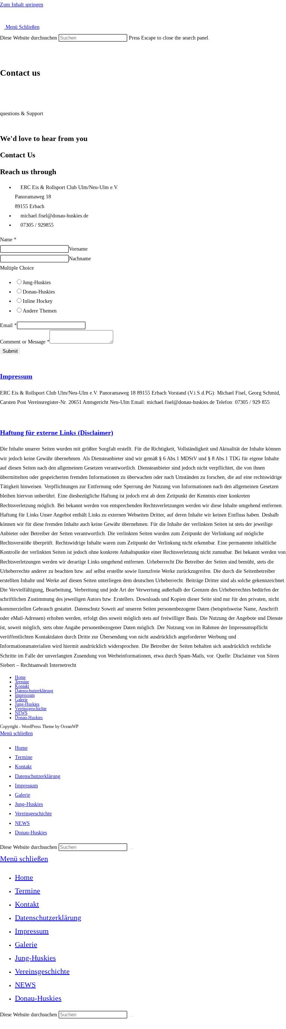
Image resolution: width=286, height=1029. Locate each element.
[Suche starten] (131, 849)
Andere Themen (40, 311)
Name (8, 239)
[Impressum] (2, 360)
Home (20, 677)
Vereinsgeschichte (31, 708)
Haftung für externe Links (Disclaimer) (56, 432)
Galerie (21, 699)
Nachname (80, 258)
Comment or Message (25, 342)
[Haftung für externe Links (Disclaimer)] (2, 417)
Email (8, 325)
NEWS (21, 713)
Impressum (16, 376)
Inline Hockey (38, 301)
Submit (10, 351)
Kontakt (22, 686)
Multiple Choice (17, 268)
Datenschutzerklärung (34, 690)
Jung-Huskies (37, 282)
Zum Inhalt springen (21, 4)
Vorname (78, 249)
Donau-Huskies (39, 292)
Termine (22, 681)
